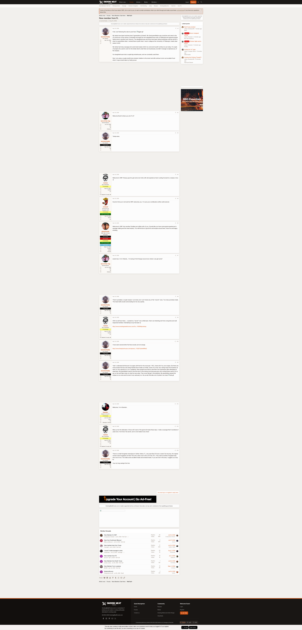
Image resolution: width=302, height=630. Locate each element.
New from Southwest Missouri (112, 540)
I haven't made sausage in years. (113, 550)
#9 (177, 317)
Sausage (124, 5)
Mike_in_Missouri (108, 542)
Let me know (180, 10)
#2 (177, 112)
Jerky (150, 5)
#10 (177, 341)
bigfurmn (173, 557)
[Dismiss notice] (201, 10)
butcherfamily (104, 21)
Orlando (109, 129)
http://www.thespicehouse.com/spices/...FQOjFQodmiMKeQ (130, 348)
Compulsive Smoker (109, 536)
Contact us (137, 612)
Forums (131, 2)
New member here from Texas (112, 545)
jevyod (106, 557)
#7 (177, 255)
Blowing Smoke (116, 5)
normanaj (173, 562)
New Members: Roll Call (104, 5)
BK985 (106, 568)
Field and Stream (188, 62)
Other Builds (187, 54)
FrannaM (106, 547)
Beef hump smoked (189, 27)
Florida (109, 251)
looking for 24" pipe (190, 49)
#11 (177, 362)
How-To (180, 5)
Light (190, 622)
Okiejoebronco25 (108, 573)
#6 (177, 223)
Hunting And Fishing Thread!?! (192, 57)
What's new (122, 2)
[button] (127, 2)
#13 (177, 426)
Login (181, 606)
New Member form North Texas (113, 561)
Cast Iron (173, 5)
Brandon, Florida (107, 422)
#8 (177, 296)
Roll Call (124, 536)
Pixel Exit (171, 622)
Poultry (186, 46)
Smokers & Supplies (133, 5)
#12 (177, 403)
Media (146, 2)
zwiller (173, 573)
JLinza (173, 541)
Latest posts (186, 23)
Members (154, 2)
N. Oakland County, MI (105, 194)
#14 (177, 450)
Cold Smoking (143, 5)
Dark (196, 622)
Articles (138, 2)
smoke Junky (107, 562)
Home (135, 606)
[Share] (176, 28)
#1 (177, 28)
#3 (177, 132)
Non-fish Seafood (189, 38)
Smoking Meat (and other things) (166, 612)
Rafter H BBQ (172, 547)
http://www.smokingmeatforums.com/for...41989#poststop (129, 326)
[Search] (201, 2)
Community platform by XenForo (150, 622)
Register (182, 609)
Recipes (156, 5)
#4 (177, 174)
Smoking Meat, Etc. (164, 5)
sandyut (173, 567)
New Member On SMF (110, 535)
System (184, 622)
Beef (122, 573)
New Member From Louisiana (112, 566)
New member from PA (110, 556)
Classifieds (160, 616)
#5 (177, 198)
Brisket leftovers (108, 571)
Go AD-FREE (184, 613)
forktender (107, 552)
